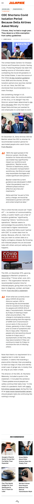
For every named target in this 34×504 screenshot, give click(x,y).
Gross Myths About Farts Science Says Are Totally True (25, 460)
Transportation (17, 9)
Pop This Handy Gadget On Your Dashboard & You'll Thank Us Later (7, 487)
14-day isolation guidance (19, 78)
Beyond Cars (5, 9)
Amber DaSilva (7, 39)
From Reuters (6, 147)
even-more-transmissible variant (18, 391)
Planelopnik (5, 11)
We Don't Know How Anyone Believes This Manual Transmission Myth (25, 487)
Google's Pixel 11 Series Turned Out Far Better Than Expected (8, 460)
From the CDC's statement (17, 291)
